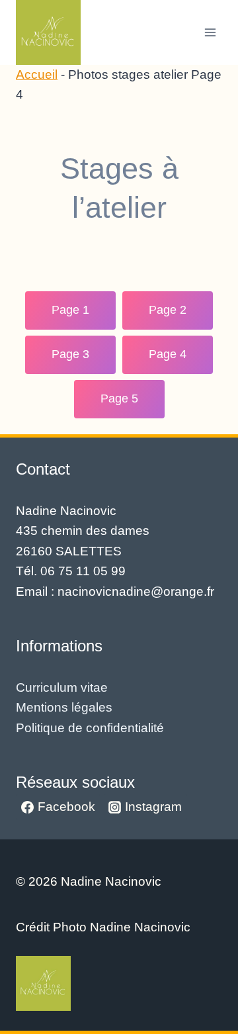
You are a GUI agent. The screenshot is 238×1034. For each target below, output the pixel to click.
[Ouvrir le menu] (210, 32)
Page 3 (70, 354)
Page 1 (70, 309)
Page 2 (167, 309)
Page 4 (167, 354)
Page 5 (119, 398)
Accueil (37, 74)
